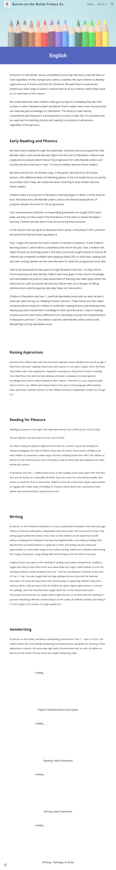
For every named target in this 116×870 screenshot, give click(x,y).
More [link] (101, 4)
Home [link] (90, 4)
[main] (57, 55)
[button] (112, 4)
